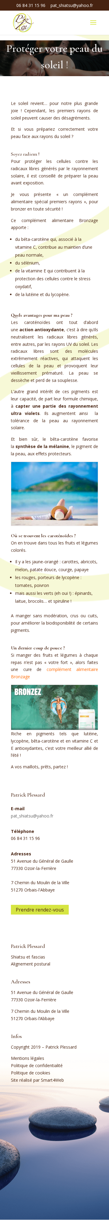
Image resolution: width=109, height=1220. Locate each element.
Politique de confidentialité (37, 1065)
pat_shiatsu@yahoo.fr (32, 816)
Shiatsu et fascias (28, 957)
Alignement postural (30, 964)
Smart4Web (52, 1080)
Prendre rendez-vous (40, 909)
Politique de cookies (30, 1073)
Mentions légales (27, 1058)
